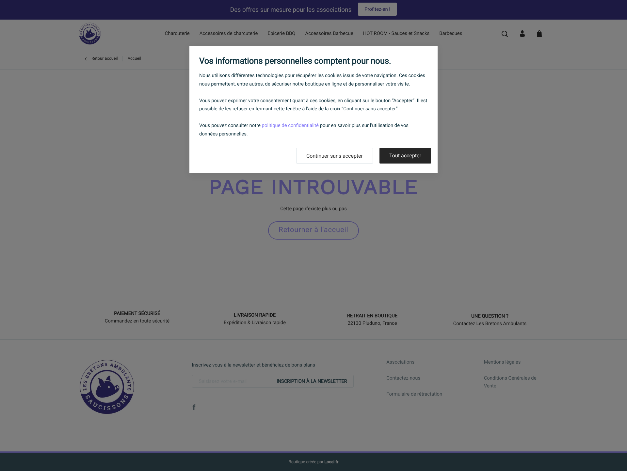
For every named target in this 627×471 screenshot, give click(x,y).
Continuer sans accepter (334, 156)
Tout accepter (405, 155)
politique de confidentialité (290, 125)
